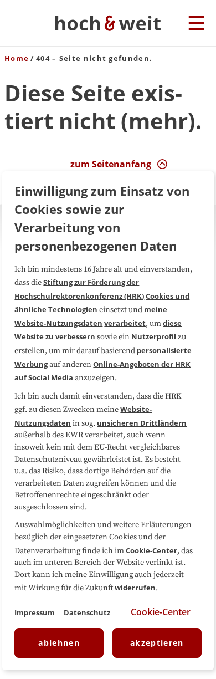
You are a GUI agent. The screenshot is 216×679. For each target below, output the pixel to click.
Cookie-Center (151, 550)
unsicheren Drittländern (142, 423)
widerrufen (135, 588)
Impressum (34, 612)
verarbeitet (125, 323)
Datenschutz (87, 612)
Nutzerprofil (153, 336)
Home (16, 58)
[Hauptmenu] (196, 24)
